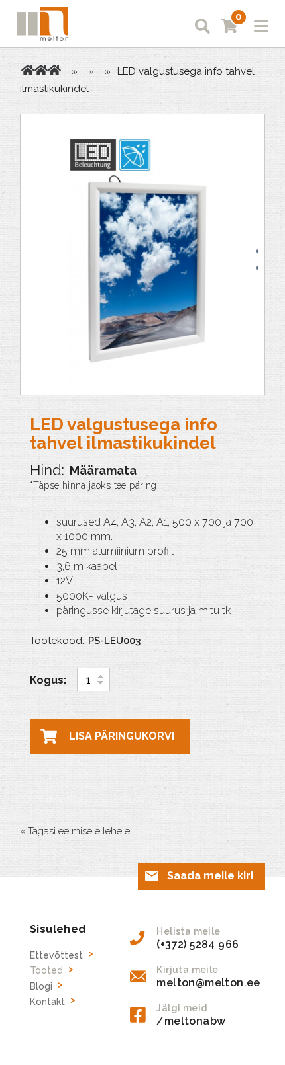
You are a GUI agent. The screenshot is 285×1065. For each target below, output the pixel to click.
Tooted (41, 70)
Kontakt (47, 1001)
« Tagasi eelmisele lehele (75, 831)
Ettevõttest (56, 955)
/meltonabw (190, 1021)
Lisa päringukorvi (121, 736)
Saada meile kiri (210, 875)
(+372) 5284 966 (197, 944)
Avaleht (27, 70)
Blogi (41, 986)
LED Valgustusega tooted (54, 70)
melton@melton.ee (208, 982)
